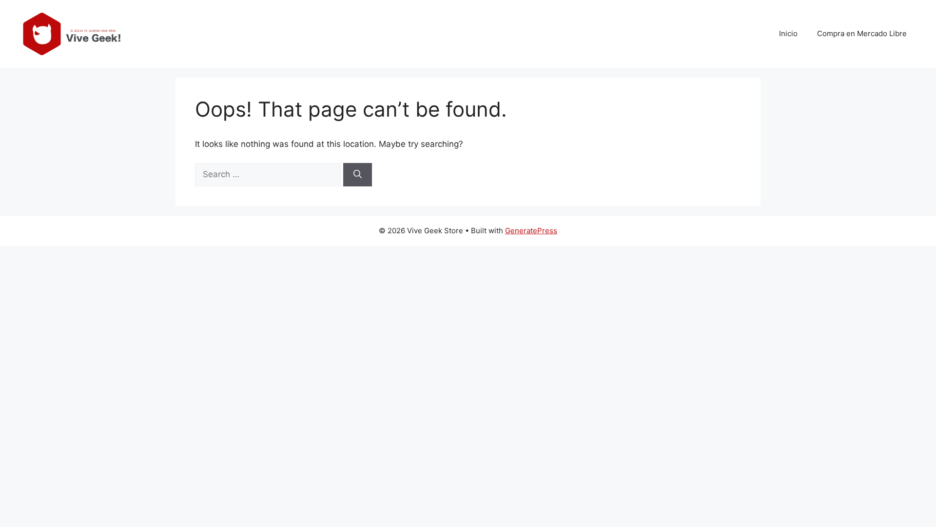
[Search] (357, 174)
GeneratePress (531, 230)
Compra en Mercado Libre (862, 33)
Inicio (788, 33)
